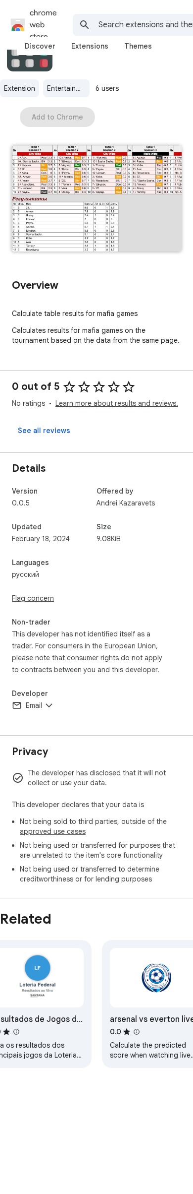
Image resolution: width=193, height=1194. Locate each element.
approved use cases (53, 831)
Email (34, 705)
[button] (96, 199)
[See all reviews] (44, 430)
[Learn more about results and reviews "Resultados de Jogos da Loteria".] (16, 1032)
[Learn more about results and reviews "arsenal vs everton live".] (136, 1032)
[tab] (40, 46)
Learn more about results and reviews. (116, 403)
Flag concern (33, 598)
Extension (19, 88)
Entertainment (68, 88)
